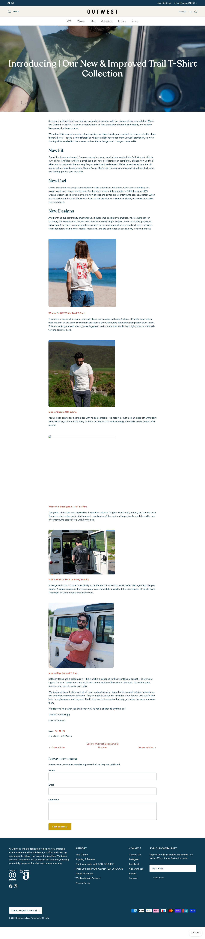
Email (51, 784)
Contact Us (135, 854)
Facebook (134, 864)
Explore (122, 21)
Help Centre (81, 854)
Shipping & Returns (85, 859)
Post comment (60, 826)
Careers (133, 878)
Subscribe (158, 877)
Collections (106, 21)
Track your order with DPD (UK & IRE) (95, 864)
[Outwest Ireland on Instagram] (12, 3)
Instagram (134, 859)
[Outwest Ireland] (102, 11)
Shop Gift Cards (164, 3)
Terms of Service (84, 873)
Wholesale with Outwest (87, 878)
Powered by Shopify (40, 918)
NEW (69, 21)
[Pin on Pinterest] (64, 731)
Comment (53, 799)
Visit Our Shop (136, 868)
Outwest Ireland (23, 918)
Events (132, 873)
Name (51, 770)
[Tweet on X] (56, 731)
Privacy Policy (82, 883)
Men (93, 21)
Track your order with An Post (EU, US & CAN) (99, 868)
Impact (135, 21)
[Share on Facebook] (60, 731)
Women (81, 21)
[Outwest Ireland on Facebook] (9, 3)
